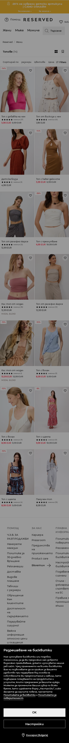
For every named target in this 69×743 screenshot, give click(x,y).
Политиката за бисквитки (20, 695)
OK (34, 712)
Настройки (34, 724)
